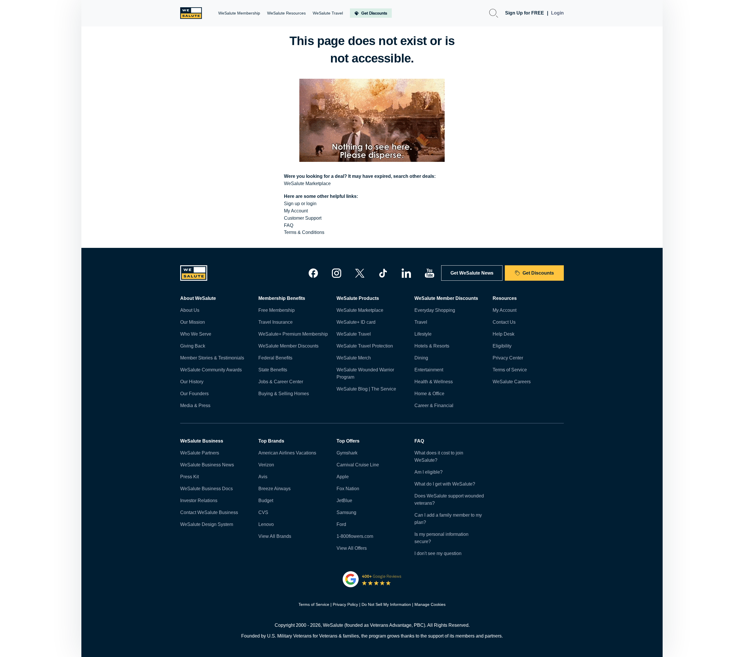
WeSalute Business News (207, 464)
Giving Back (192, 345)
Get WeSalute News (471, 273)
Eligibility (502, 345)
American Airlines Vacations (287, 452)
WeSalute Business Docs (206, 488)
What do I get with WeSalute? (444, 483)
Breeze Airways (274, 488)
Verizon (266, 464)
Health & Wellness (433, 381)
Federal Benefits (275, 357)
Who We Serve (195, 334)
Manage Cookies (430, 604)
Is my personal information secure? (441, 538)
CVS (263, 512)
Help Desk (503, 334)
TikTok (383, 273)
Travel (420, 322)
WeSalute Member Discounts (288, 345)
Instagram (336, 273)
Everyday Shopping (434, 310)
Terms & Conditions (304, 232)
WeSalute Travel (354, 334)
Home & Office (429, 393)
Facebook (313, 273)
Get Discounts (538, 273)
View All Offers (352, 548)
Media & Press (195, 405)
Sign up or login (300, 203)
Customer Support (302, 218)
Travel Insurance (275, 322)
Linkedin (406, 273)
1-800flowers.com (355, 536)
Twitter (359, 273)
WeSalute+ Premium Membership (293, 334)
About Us (189, 310)
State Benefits (272, 369)
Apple (343, 476)
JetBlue (344, 500)
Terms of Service (510, 369)
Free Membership (276, 310)
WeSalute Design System (206, 524)
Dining (421, 357)
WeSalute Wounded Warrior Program (365, 373)
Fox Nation (348, 488)
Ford (341, 524)
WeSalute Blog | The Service (366, 388)
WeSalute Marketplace (307, 183)
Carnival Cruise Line (358, 464)
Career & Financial (433, 405)
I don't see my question (438, 553)
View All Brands (274, 536)
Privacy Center (508, 357)
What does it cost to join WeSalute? (438, 456)
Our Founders (194, 393)
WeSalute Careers (512, 381)
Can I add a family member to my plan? (448, 519)
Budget (265, 500)
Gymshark (347, 452)
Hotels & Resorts (431, 345)
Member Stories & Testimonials (212, 357)
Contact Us (504, 322)
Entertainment (428, 369)
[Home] (191, 13)
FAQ (288, 225)
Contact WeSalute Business (209, 512)
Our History (191, 381)
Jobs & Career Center (280, 381)
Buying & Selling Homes (283, 393)
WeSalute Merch (354, 357)
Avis (262, 476)
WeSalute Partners (199, 452)
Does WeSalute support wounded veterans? (449, 499)
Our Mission (192, 322)
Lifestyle (423, 334)
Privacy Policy (345, 604)
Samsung (346, 512)
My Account (296, 210)
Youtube (429, 273)
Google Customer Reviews (372, 579)
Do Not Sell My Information (386, 604)
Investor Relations (198, 500)
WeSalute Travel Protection (365, 345)
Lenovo (266, 524)
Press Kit (189, 476)
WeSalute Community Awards (211, 369)
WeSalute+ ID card (356, 322)
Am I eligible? (428, 472)
